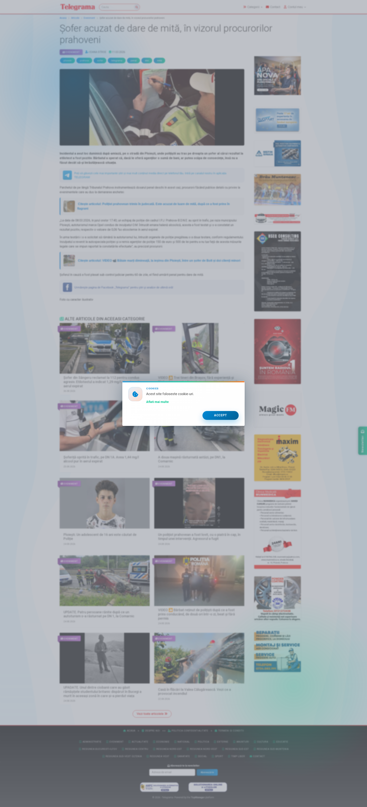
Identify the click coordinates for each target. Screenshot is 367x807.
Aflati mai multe (157, 402)
